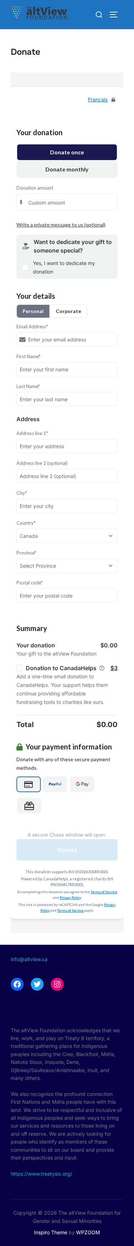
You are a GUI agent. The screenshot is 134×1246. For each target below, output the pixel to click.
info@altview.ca (29, 959)
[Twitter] (37, 984)
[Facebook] (17, 984)
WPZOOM (88, 1232)
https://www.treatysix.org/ (41, 1174)
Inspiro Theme (50, 1232)
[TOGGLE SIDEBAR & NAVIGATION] (116, 14)
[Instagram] (57, 984)
